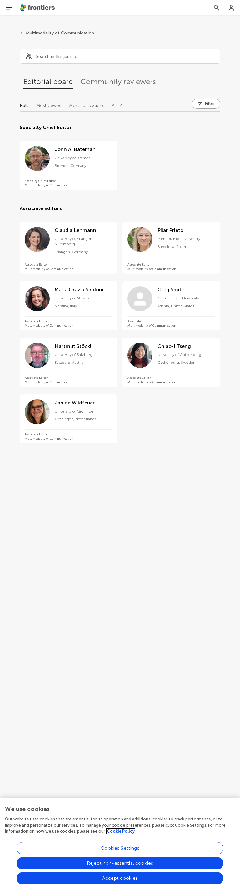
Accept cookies (120, 878)
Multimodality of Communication (60, 33)
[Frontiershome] (38, 8)
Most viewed (49, 105)
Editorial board (48, 81)
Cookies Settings (120, 848)
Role (24, 105)
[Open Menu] (9, 8)
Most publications (86, 105)
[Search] (216, 8)
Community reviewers (118, 81)
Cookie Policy (121, 831)
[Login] (231, 8)
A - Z (117, 105)
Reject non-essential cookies (120, 863)
